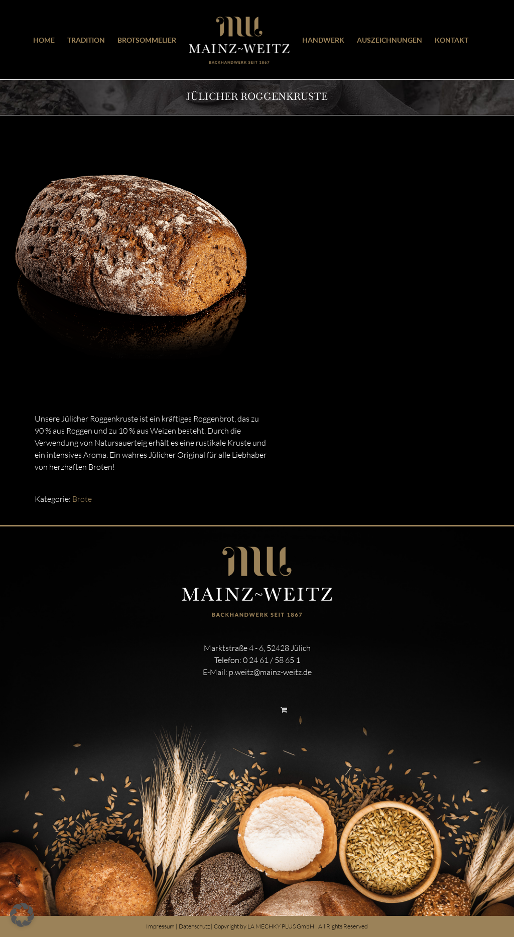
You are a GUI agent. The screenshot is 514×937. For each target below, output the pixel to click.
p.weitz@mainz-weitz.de (270, 672)
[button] (22, 915)
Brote (82, 499)
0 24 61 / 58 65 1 (271, 660)
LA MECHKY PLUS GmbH (280, 926)
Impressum (160, 926)
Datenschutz (194, 926)
